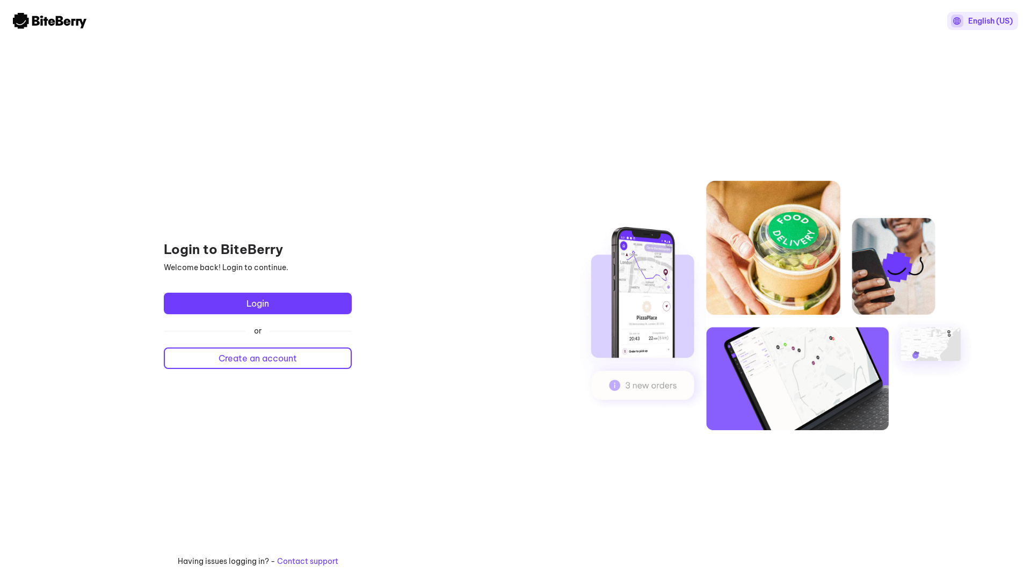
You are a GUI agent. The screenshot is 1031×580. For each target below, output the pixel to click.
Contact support (307, 561)
